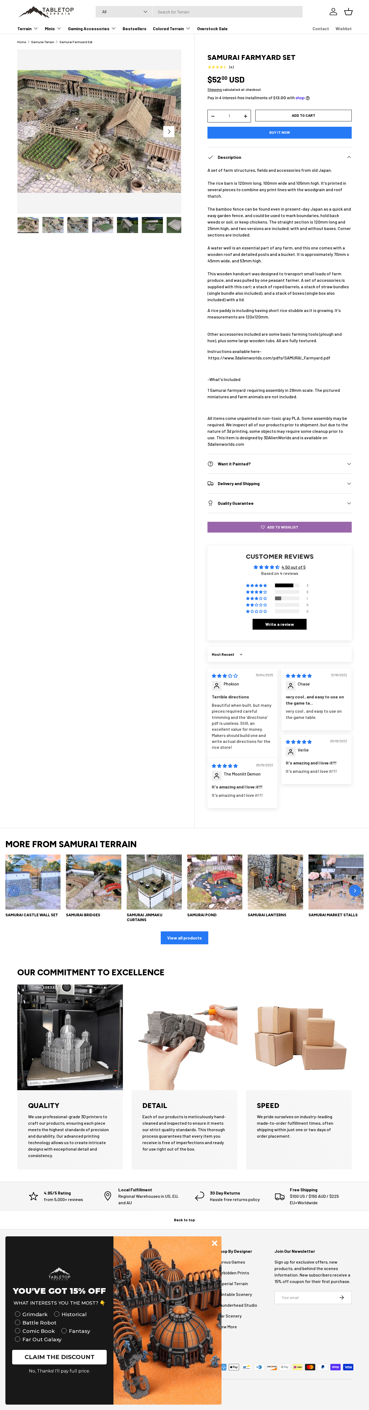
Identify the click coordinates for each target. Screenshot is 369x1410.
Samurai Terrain (42, 41)
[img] (225, 675)
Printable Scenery (234, 1294)
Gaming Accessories (88, 28)
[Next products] (355, 891)
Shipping (214, 89)
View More (227, 1326)
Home (21, 41)
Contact (321, 28)
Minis (50, 28)
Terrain (24, 28)
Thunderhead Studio (237, 1305)
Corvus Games (231, 1261)
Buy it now (279, 132)
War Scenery (229, 1315)
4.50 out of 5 (293, 567)
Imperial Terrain (232, 1283)
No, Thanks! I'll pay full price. (59, 1371)
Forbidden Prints (233, 1272)
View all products (184, 937)
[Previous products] (14, 891)
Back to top (184, 1219)
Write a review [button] (279, 624)
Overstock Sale (212, 28)
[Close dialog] (214, 1243)
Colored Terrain (168, 28)
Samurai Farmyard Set (75, 41)
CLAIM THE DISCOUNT (60, 1357)
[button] (257, 585)
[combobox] (199, 12)
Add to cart (303, 115)
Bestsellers (134, 28)
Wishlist (344, 28)
